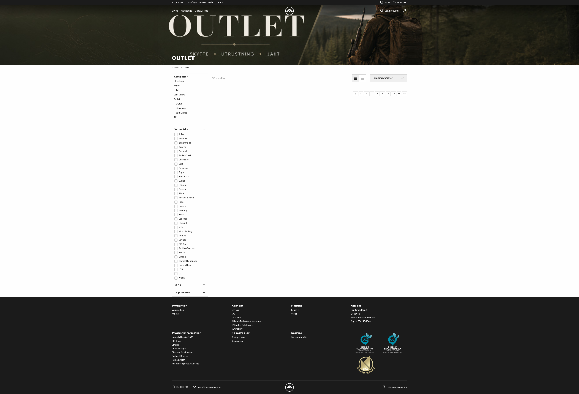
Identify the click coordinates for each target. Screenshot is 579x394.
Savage (182, 240)
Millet (181, 227)
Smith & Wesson (187, 248)
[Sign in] (405, 11)
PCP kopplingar (179, 348)
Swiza (182, 252)
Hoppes (182, 206)
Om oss (235, 310)
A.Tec (182, 134)
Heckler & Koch (186, 197)
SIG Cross (176, 341)
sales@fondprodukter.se (209, 387)
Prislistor (219, 2)
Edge (181, 172)
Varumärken (402, 2)
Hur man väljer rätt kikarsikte (185, 363)
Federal (182, 189)
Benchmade (185, 143)
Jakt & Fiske (201, 10)
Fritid (176, 90)
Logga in (295, 310)
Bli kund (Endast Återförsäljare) (246, 321)
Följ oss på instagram (396, 387)
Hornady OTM (178, 360)
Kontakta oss (177, 2)
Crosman (183, 168)
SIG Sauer (184, 244)
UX (180, 273)
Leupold (183, 223)
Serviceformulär (299, 337)
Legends (183, 219)
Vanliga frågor (191, 2)
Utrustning (186, 10)
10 (393, 94)
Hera (181, 202)
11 (399, 94)
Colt (181, 164)
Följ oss (387, 2)
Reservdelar (237, 341)
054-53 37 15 (181, 387)
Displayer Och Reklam (182, 352)
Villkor (294, 314)
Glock (181, 193)
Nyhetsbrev (237, 329)
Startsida (175, 67)
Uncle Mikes (185, 265)
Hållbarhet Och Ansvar (242, 325)
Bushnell (183, 151)
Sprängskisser (238, 337)
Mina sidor (236, 317)
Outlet (211, 2)
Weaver (182, 278)
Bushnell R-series (180, 356)
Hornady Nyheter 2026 (182, 337)
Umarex (175, 345)
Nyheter (202, 2)
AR (175, 117)
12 (404, 94)
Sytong (182, 257)
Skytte (175, 10)
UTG (181, 269)
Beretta (183, 147)
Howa (181, 214)
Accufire (183, 138)
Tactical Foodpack (188, 261)
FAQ (234, 314)
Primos (182, 235)
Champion (184, 159)
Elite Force (184, 176)
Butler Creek (185, 155)
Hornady (183, 210)
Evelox (182, 181)
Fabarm (183, 185)
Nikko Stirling (185, 231)
